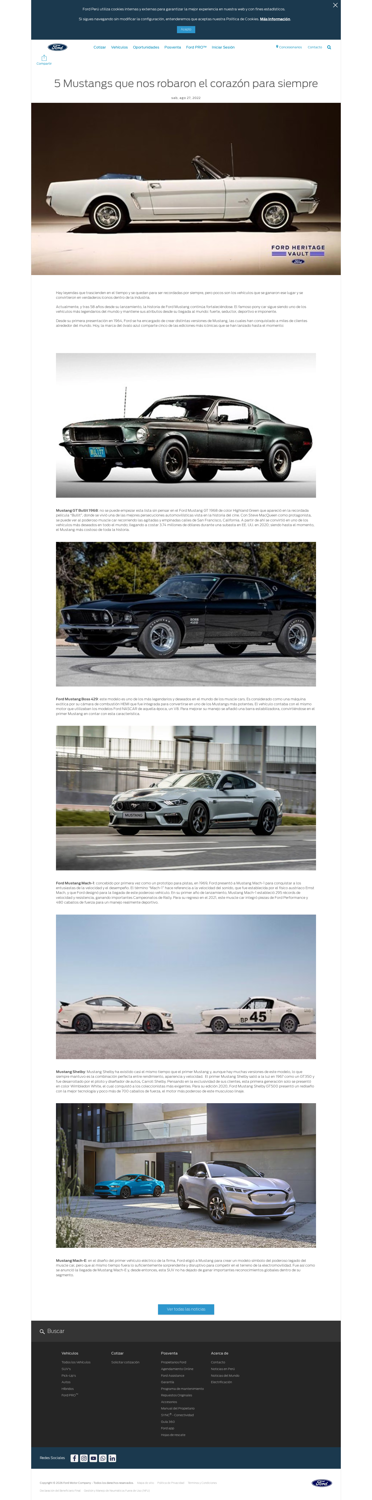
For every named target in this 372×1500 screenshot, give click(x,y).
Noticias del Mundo (225, 1375)
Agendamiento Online (177, 1369)
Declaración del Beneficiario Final (60, 1490)
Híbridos (68, 1389)
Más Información (275, 19)
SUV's (66, 1369)
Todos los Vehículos (76, 1362)
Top (345, 1480)
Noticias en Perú (223, 1369)
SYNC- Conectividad (177, 1415)
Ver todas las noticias (186, 1309)
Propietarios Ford (173, 1362)
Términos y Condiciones (202, 1483)
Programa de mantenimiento (182, 1389)
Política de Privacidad (170, 1483)
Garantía (167, 1382)
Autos (66, 1382)
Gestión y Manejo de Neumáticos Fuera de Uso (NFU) (117, 1490)
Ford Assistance (172, 1375)
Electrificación (221, 1382)
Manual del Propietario (178, 1408)
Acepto (186, 29)
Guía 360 (168, 1421)
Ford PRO (70, 1395)
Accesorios (169, 1402)
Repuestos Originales (176, 1395)
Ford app (167, 1428)
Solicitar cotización (125, 1362)
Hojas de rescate (173, 1435)
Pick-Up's (69, 1375)
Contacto (218, 1362)
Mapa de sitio (145, 1483)
